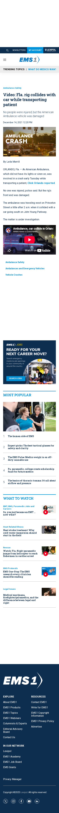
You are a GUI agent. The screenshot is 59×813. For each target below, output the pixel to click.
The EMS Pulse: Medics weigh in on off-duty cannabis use (30, 458)
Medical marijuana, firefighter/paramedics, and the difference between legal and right (20, 598)
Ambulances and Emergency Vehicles (25, 268)
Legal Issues (9, 589)
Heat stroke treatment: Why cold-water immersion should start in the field (20, 533)
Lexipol (24, 792)
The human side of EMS (21, 436)
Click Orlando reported (41, 183)
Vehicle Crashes (14, 275)
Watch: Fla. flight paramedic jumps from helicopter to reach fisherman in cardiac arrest (20, 553)
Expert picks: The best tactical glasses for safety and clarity (31, 447)
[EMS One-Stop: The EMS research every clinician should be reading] (49, 571)
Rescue (7, 547)
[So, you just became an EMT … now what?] (49, 509)
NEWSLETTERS (19, 50)
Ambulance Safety (12, 88)
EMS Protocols (10, 568)
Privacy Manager (12, 779)
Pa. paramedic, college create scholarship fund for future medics (31, 470)
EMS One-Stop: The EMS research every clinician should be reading (17, 574)
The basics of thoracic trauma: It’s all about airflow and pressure (32, 482)
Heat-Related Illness (13, 527)
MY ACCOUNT (35, 50)
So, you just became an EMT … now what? (19, 513)
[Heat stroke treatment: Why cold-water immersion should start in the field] (49, 530)
